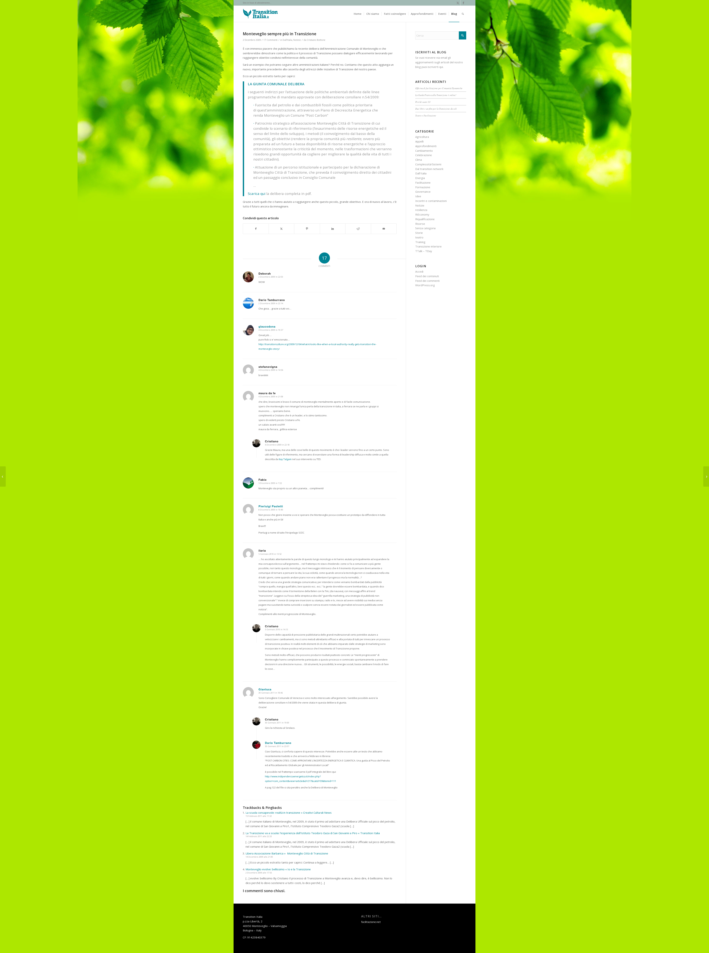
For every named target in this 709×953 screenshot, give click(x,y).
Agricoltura (422, 137)
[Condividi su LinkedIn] (332, 229)
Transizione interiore (428, 246)
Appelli (419, 141)
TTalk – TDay (423, 251)
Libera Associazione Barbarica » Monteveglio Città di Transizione (287, 853)
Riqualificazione (425, 219)
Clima (418, 159)
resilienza (421, 210)
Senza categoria (425, 228)
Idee (418, 196)
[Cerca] (462, 14)
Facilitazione (423, 182)
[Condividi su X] (281, 229)
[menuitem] (357, 14)
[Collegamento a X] (457, 3)
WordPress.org (425, 285)
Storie (419, 233)
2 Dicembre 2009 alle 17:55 (259, 872)
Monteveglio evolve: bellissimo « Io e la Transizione (278, 869)
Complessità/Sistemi (428, 164)
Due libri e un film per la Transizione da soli (436, 108)
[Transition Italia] (260, 14)
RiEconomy (422, 214)
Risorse (420, 224)
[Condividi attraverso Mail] (384, 229)
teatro (419, 237)
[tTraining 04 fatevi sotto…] (3, 476)
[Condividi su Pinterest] (307, 229)
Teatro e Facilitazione (425, 115)
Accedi (419, 271)
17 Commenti (270, 40)
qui (441, 67)
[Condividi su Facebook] (256, 229)
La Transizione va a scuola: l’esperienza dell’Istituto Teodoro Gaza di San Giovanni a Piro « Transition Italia (313, 833)
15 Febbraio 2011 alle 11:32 (259, 816)
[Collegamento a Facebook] (463, 3)
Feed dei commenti (427, 281)
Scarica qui (256, 193)
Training (420, 242)
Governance (423, 191)
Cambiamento (424, 150)
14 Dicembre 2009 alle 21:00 (259, 856)
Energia (420, 178)
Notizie (297, 40)
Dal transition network (429, 169)
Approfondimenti (425, 146)
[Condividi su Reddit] (358, 229)
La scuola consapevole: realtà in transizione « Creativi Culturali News (289, 812)
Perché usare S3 (422, 101)
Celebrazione (423, 155)
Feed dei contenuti (427, 276)
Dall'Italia (287, 40)
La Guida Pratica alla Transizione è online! (435, 95)
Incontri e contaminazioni (431, 201)
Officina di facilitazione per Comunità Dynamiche (439, 88)
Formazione (422, 187)
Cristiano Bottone (316, 40)
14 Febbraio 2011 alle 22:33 (259, 836)
